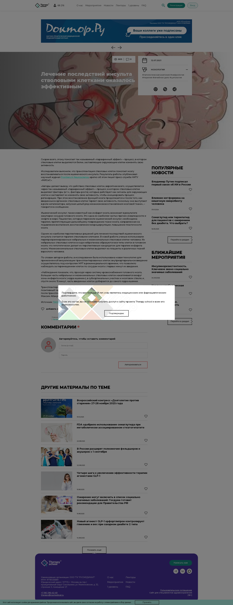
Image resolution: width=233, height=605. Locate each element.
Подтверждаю (116, 313)
